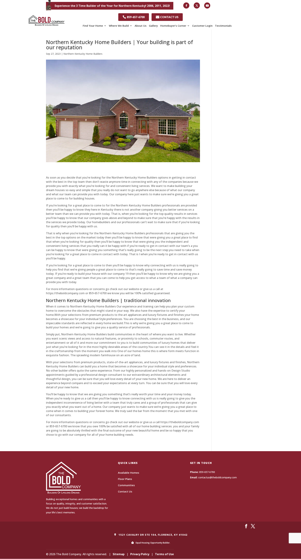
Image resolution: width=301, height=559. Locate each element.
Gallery (153, 25)
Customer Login (202, 25)
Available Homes (128, 472)
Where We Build (119, 25)
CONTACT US (167, 17)
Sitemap (119, 554)
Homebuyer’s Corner (173, 25)
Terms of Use (164, 554)
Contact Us (125, 491)
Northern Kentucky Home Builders (82, 53)
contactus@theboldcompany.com (217, 477)
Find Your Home (93, 25)
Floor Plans (125, 479)
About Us (140, 25)
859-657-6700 (134, 17)
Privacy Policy (139, 554)
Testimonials (223, 25)
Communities (126, 485)
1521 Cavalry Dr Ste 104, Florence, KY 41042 (152, 534)
